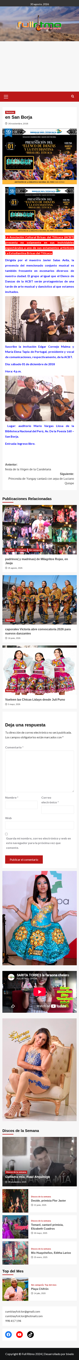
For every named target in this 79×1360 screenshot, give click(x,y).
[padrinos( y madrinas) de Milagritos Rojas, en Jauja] (39, 529)
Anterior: (28, 467)
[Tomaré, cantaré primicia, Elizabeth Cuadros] (15, 1227)
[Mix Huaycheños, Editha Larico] (15, 1253)
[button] (6, 96)
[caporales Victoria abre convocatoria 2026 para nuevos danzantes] (39, 600)
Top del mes (50, 1285)
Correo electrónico (50, 800)
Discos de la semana (16, 1172)
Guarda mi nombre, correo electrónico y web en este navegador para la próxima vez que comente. (38, 843)
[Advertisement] (39, 66)
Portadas (21, 550)
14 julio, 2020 (40, 1293)
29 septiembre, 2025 (17, 1182)
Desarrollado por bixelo (59, 1354)
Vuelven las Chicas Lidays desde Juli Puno (35, 699)
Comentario (14, 747)
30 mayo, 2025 (40, 1233)
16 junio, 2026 (14, 638)
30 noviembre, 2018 (18, 123)
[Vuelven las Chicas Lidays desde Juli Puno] (39, 670)
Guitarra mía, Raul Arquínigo (27, 1177)
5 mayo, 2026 (14, 704)
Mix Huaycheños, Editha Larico (51, 1252)
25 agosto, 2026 (15, 568)
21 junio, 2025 (40, 1205)
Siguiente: (41, 478)
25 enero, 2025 (40, 1257)
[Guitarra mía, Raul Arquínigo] (39, 1161)
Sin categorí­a (35, 550)
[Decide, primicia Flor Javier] (15, 1200)
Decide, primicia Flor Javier (48, 1200)
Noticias (10, 112)
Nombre (11, 797)
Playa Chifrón (40, 1288)
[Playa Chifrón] (15, 1289)
